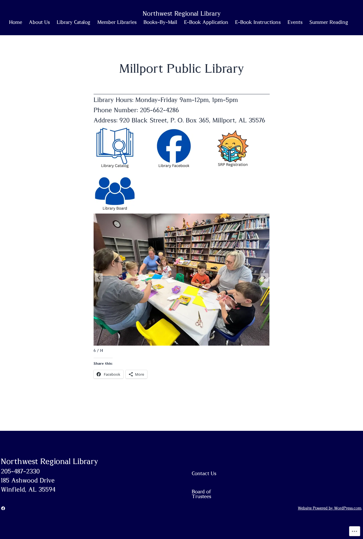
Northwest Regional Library (49, 462)
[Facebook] (3, 508)
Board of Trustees (201, 494)
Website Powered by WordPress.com (329, 508)
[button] (99, 277)
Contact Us (204, 473)
